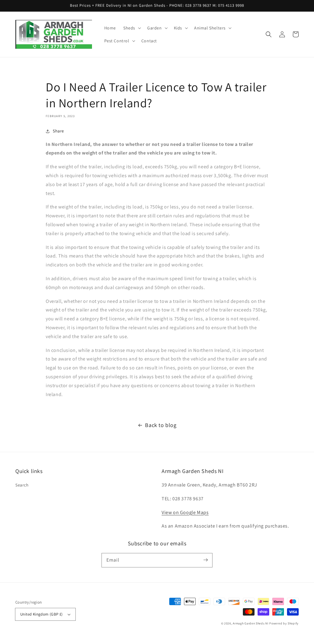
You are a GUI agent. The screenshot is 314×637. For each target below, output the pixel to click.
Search (22, 485)
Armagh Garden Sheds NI (250, 623)
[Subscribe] (205, 560)
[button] (132, 27)
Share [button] (58, 131)
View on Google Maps (185, 512)
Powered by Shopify (284, 623)
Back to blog (160, 425)
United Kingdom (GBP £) (41, 614)
